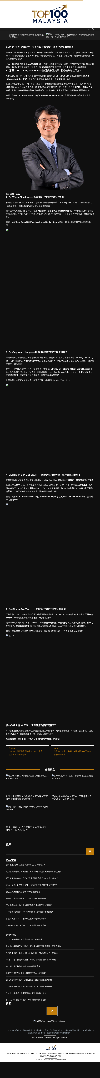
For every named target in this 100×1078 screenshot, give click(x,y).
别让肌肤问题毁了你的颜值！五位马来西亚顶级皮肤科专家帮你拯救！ (27, 797)
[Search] (90, 851)
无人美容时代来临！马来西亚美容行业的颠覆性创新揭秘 (29, 905)
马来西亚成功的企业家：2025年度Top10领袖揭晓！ (27, 898)
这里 (18, 194)
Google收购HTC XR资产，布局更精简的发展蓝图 (26, 925)
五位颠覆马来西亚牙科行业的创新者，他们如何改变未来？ (30, 912)
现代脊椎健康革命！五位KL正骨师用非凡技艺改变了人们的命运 (72, 797)
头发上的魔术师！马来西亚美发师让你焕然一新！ (26, 919)
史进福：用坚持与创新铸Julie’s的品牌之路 (23, 892)
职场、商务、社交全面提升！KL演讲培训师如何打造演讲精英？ (26, 828)
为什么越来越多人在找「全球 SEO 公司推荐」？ (26, 865)
